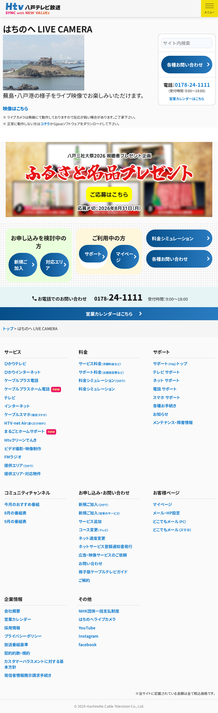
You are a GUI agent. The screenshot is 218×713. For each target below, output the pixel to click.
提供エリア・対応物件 (22, 473)
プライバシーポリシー (23, 636)
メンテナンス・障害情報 (173, 422)
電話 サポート (165, 389)
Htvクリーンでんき (20, 440)
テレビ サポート (166, 372)
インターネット (17, 406)
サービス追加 (90, 521)
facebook (88, 644)
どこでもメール (169, 521)
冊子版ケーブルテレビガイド (103, 571)
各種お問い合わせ (185, 64)
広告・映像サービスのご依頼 (103, 555)
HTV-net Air (25, 423)
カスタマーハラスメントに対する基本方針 (34, 664)
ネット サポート (166, 380)
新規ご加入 (20, 264)
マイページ (124, 256)
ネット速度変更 (92, 538)
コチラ (45, 123)
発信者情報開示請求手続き (27, 675)
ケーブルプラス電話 (21, 380)
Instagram (88, 636)
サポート (93, 253)
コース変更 (93, 529)
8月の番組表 (15, 513)
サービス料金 (100, 363)
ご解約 (84, 580)
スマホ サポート (166, 397)
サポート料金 (101, 372)
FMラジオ (12, 457)
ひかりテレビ (15, 363)
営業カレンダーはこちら (186, 98)
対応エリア (54, 264)
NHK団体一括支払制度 (99, 611)
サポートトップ (170, 363)
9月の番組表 (15, 521)
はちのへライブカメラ (97, 619)
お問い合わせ (90, 563)
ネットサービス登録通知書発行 (105, 546)
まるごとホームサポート (29, 431)
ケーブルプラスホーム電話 (32, 389)
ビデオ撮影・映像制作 (22, 448)
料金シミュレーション (173, 238)
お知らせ (160, 414)
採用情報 (12, 628)
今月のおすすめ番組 (21, 504)
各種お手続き (164, 405)
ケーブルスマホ (25, 414)
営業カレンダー (17, 619)
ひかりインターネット (22, 372)
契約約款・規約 (17, 653)
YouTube (87, 628)
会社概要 (12, 611)
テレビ (9, 397)
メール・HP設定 (166, 513)
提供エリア (18, 465)
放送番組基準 (16, 644)
